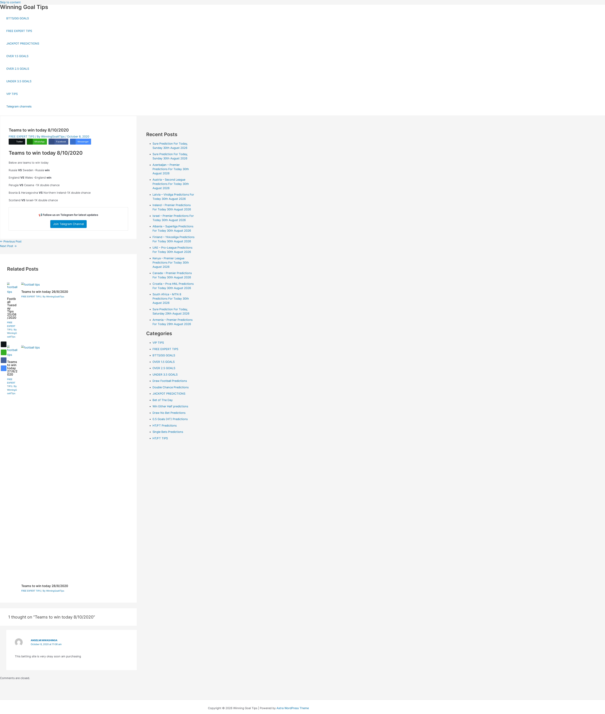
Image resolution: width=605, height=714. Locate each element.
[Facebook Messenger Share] (3, 368)
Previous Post (11, 241)
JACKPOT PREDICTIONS (22, 43)
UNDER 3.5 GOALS (18, 81)
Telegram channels (19, 106)
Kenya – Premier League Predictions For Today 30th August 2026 (171, 262)
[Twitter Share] (3, 344)
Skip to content (10, 2)
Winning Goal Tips (24, 7)
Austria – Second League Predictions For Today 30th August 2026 (171, 184)
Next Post (8, 246)
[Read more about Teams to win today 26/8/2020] (30, 284)
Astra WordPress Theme (293, 708)
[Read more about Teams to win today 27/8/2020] (12, 354)
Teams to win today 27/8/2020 (12, 368)
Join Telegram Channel (68, 224)
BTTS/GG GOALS (17, 18)
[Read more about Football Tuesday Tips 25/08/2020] (12, 291)
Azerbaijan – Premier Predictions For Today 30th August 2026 (171, 169)
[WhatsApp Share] (3, 352)
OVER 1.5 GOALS (17, 56)
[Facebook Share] (3, 360)
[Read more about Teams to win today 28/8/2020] (257, 347)
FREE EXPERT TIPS (19, 31)
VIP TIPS (12, 94)
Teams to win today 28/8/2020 (44, 586)
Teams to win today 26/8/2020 (44, 292)
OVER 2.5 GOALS (17, 68)
